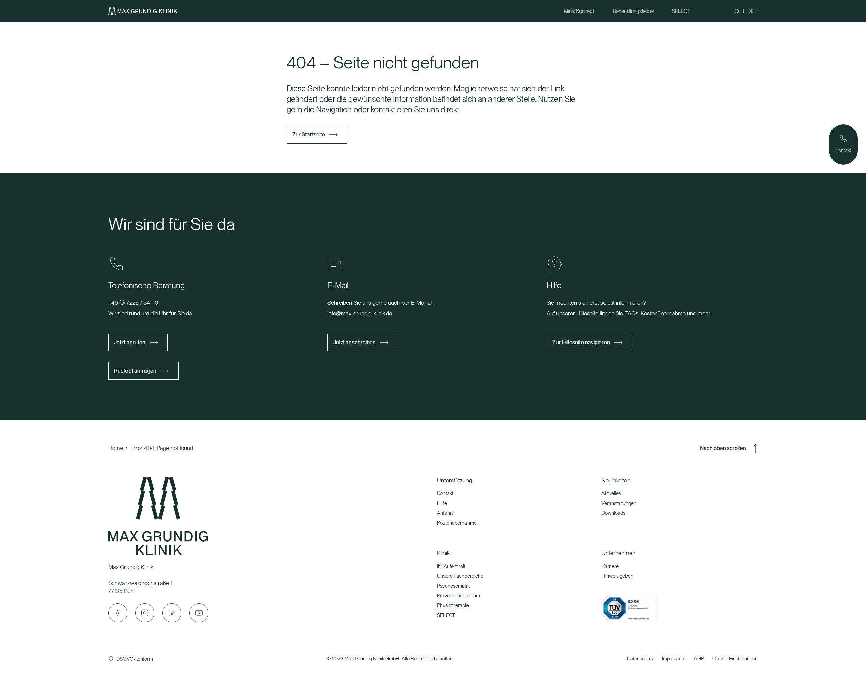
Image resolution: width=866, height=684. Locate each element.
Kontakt (445, 493)
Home (115, 448)
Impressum (674, 659)
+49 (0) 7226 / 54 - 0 (133, 302)
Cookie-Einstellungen (735, 659)
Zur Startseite (308, 134)
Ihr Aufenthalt (451, 566)
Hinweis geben (617, 576)
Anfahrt (445, 513)
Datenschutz (640, 659)
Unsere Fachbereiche (460, 576)
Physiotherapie (453, 605)
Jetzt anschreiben (354, 342)
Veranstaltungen (618, 503)
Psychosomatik (453, 586)
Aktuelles (611, 493)
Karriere (610, 566)
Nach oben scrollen (723, 448)
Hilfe (442, 503)
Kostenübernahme (457, 523)
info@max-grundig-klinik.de (359, 313)
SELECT (446, 615)
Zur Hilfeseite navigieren (581, 342)
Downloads (613, 513)
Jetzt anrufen (129, 342)
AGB (699, 659)
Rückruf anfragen (135, 371)
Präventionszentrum (458, 596)
